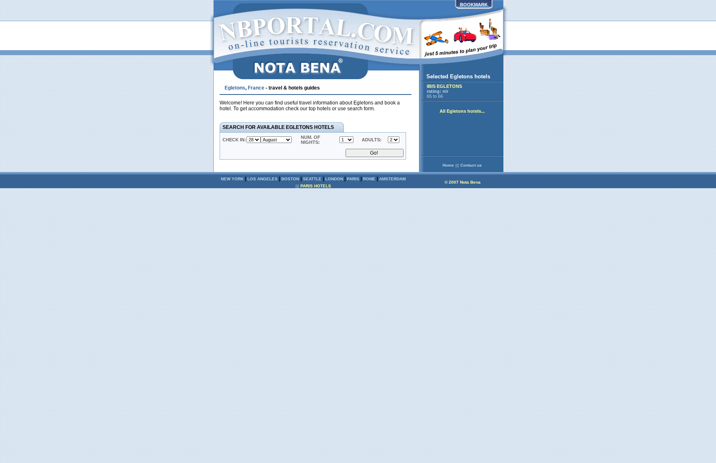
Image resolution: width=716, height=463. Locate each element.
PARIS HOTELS (315, 186)
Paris (353, 179)
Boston (290, 179)
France (256, 88)
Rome (369, 179)
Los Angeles (262, 179)
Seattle (312, 179)
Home (448, 165)
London (334, 179)
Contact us (471, 165)
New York (232, 179)
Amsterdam (392, 179)
